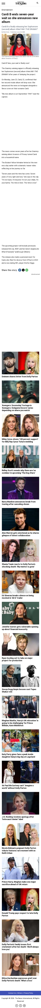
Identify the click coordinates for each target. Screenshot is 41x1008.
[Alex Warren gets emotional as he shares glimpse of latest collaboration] (20, 519)
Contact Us (12, 993)
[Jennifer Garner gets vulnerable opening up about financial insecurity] (20, 613)
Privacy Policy (28, 993)
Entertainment (7, 10)
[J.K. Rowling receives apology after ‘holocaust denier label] (20, 803)
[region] (20, 292)
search (38, 3)
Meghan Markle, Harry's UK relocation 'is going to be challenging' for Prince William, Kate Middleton (20, 723)
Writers (19, 993)
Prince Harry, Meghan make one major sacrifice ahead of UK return (19, 883)
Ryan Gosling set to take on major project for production (17, 659)
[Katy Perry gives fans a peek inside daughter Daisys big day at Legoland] (20, 740)
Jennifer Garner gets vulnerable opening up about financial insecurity (20, 628)
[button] (19, 270)
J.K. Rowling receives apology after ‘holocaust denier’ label (18, 818)
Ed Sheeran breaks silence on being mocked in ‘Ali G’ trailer (18, 596)
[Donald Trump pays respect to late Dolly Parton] (20, 899)
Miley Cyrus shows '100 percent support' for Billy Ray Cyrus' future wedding (20, 440)
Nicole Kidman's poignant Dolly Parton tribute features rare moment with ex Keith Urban (19, 850)
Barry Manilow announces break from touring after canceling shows (19, 503)
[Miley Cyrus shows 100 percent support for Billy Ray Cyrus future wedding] (20, 425)
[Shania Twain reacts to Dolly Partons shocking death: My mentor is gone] (20, 550)
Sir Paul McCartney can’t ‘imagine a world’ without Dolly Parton (18, 786)
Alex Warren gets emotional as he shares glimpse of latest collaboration (20, 534)
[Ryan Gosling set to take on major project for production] (20, 644)
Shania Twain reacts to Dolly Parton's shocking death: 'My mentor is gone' (18, 565)
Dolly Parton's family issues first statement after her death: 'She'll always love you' (20, 947)
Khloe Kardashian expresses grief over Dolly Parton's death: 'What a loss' (19, 979)
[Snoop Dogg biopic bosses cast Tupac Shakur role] (20, 675)
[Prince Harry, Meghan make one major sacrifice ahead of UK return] (20, 868)
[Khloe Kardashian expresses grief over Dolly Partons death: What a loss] (20, 964)
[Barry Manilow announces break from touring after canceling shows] (20, 488)
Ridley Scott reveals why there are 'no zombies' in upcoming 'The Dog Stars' (19, 471)
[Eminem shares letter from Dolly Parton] (20, 363)
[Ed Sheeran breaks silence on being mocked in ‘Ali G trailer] (20, 582)
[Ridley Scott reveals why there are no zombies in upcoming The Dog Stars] (20, 456)
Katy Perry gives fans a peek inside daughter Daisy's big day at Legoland (18, 755)
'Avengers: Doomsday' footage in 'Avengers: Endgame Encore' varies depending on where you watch (17, 407)
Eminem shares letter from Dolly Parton (20, 376)
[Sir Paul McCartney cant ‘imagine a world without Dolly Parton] (20, 772)
